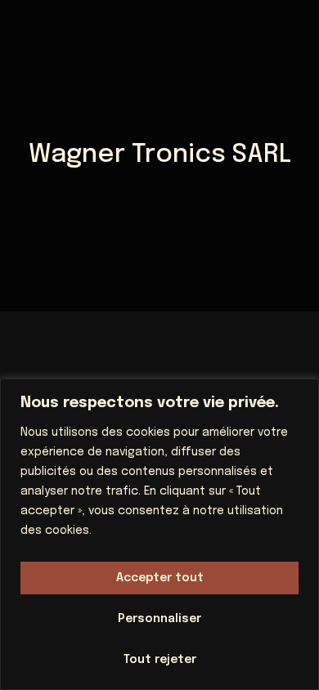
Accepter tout (160, 578)
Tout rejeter (160, 659)
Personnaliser (159, 619)
